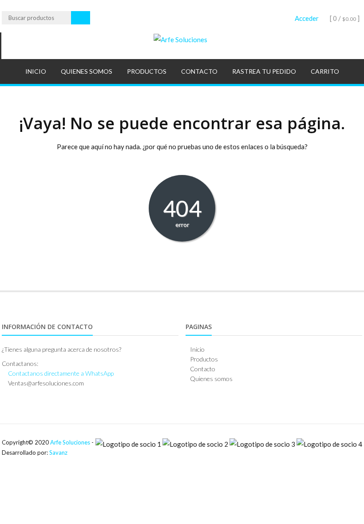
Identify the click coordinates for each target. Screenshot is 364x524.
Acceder (307, 18)
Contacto (199, 71)
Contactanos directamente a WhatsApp (61, 373)
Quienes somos (86, 71)
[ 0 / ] (344, 18)
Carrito (325, 71)
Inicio (35, 71)
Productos (146, 71)
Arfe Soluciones (70, 442)
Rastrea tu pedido (264, 71)
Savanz (58, 452)
